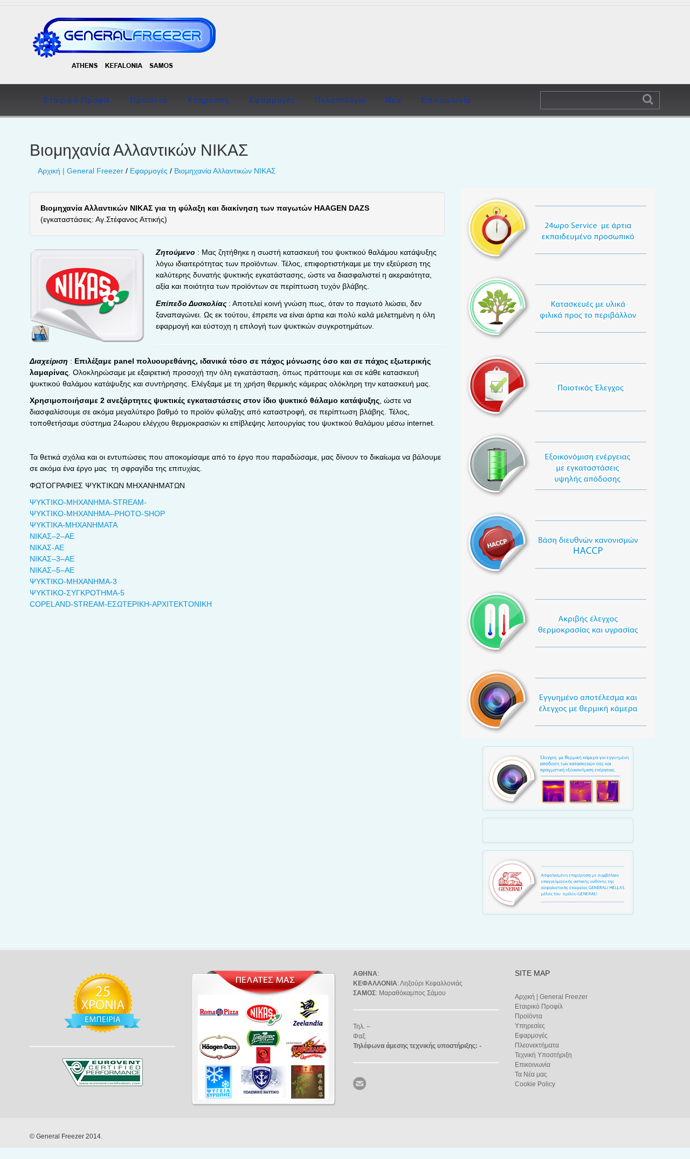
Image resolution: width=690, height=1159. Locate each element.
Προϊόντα (149, 100)
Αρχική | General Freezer (80, 170)
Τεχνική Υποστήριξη (543, 1055)
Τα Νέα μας (531, 1074)
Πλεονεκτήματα (537, 1045)
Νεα (393, 100)
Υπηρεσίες (208, 100)
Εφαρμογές (272, 100)
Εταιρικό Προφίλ (77, 100)
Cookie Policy (535, 1084)
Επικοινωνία (446, 100)
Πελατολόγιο (340, 100)
